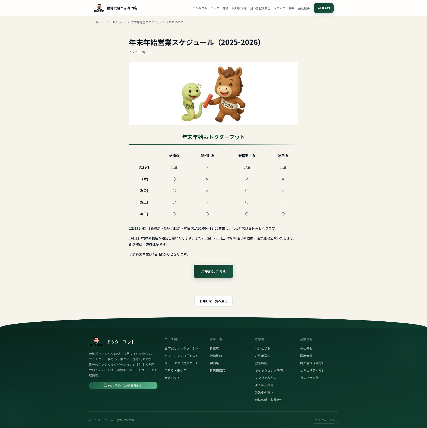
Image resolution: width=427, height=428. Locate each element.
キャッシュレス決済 (269, 370)
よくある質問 (264, 385)
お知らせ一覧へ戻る (213, 301)
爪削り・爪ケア (175, 370)
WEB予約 (324, 8)
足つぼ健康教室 (260, 8)
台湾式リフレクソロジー (182, 348)
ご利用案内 (262, 355)
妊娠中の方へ (264, 392)
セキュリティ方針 (312, 370)
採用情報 (306, 355)
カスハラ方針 (309, 377)
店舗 (226, 8)
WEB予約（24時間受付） (125, 385)
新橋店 (214, 348)
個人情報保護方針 (312, 363)
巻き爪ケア (172, 377)
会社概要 (304, 8)
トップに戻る (327, 420)
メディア (279, 8)
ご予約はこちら (213, 271)
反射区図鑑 (239, 8)
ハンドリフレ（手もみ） (182, 355)
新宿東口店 (217, 370)
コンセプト (200, 8)
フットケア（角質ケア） (182, 363)
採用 (292, 8)
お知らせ (118, 22)
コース (215, 8)
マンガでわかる (266, 377)
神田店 (214, 363)
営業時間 (261, 363)
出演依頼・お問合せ (269, 399)
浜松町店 (216, 355)
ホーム (99, 22)
